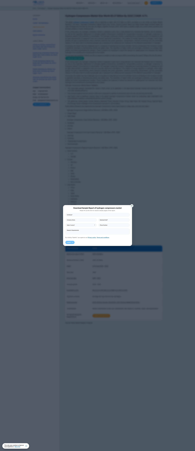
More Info (17, 446)
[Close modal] (131, 205)
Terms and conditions (103, 237)
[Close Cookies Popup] (26, 446)
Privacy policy (92, 237)
